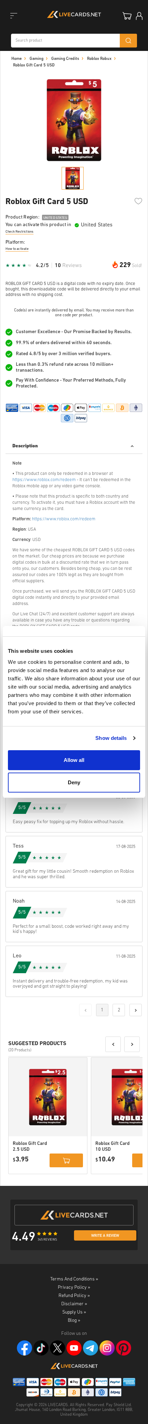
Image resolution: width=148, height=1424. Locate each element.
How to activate (17, 249)
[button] (113, 1044)
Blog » (74, 1320)
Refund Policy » (74, 1295)
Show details (111, 738)
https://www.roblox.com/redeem (44, 480)
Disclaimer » (74, 1304)
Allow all (74, 760)
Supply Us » (74, 1312)
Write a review (105, 1236)
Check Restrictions (19, 232)
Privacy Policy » (74, 1287)
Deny (74, 782)
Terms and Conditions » (74, 1279)
